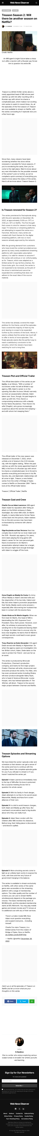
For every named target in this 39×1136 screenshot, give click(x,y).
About (5, 1113)
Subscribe (19, 1085)
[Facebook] (15, 1109)
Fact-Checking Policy (13, 1119)
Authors (11, 1113)
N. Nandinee (19, 1052)
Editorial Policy (29, 1113)
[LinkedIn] (23, 1109)
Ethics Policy (8, 1116)
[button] (3, 3)
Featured (15, 10)
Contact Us (19, 1113)
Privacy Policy (18, 1116)
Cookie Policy (29, 1116)
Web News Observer (19, 2)
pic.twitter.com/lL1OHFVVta (15, 935)
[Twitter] (19, 1109)
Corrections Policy (27, 1119)
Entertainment (6, 10)
